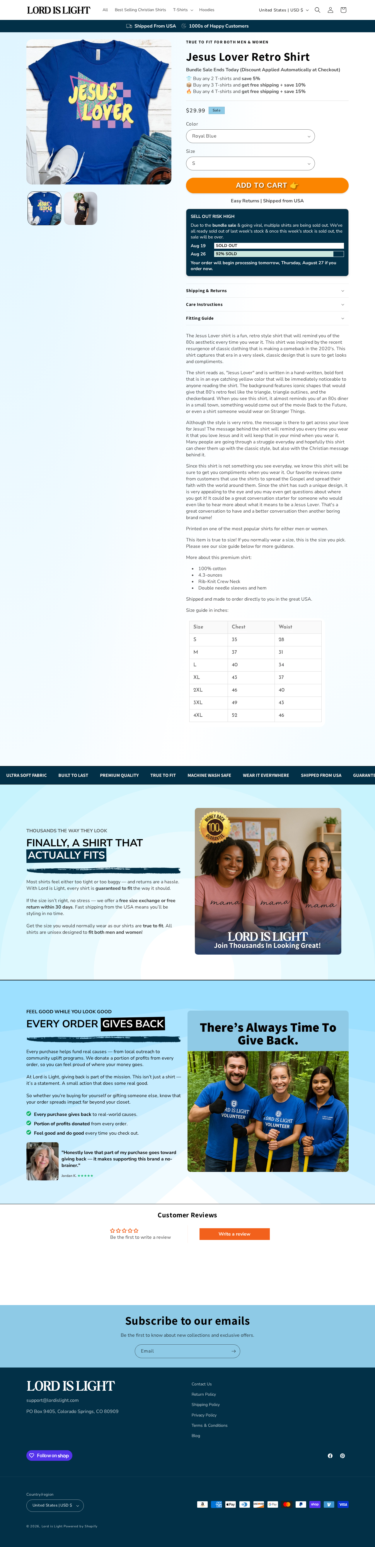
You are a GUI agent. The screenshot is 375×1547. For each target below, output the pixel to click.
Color (192, 124)
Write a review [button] (234, 1234)
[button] (183, 10)
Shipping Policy (206, 1405)
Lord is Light (52, 1526)
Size (190, 151)
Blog (196, 1435)
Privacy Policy (204, 1415)
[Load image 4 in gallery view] (80, 208)
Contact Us (202, 1384)
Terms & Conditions (210, 1425)
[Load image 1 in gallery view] (44, 208)
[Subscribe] (233, 1351)
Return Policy (204, 1394)
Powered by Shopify (81, 1526)
